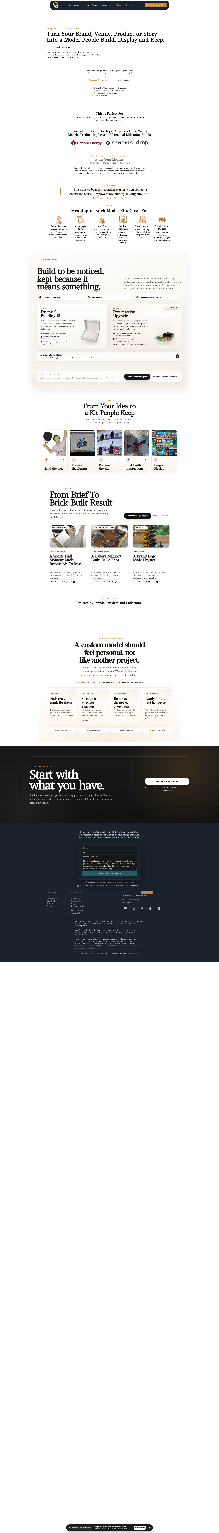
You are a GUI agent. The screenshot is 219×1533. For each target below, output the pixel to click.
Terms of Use (76, 913)
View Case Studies (122, 80)
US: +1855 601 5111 (129, 903)
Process (50, 903)
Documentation (78, 906)
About (118, 5)
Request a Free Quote (98, 80)
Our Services (74, 5)
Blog (73, 903)
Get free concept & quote (137, 377)
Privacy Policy (77, 910)
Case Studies (106, 5)
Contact (50, 906)
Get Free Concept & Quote (156, 5)
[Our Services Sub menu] (81, 5)
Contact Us (130, 5)
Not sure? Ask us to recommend (166, 377)
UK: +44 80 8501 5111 (130, 899)
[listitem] (55, 451)
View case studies (161, 516)
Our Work (51, 901)
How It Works (91, 5)
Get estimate (140, 1528)
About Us (75, 898)
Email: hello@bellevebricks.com (134, 896)
